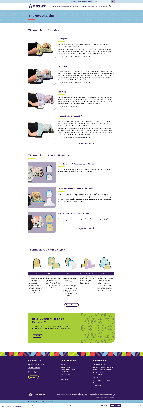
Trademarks (97, 385)
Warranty (96, 377)
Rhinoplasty (65, 377)
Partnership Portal (87, 1)
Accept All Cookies (115, 405)
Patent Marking (98, 383)
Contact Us (37, 336)
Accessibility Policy (99, 364)
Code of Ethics (98, 375)
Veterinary (64, 379)
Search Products (86, 143)
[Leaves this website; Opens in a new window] (29, 372)
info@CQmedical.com (38, 364)
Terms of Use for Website (16, 406)
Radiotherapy (65, 364)
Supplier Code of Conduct (102, 380)
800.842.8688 (35, 368)
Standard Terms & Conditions (103, 367)
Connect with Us (33, 402)
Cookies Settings (103, 405)
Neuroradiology (66, 374)
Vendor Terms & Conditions (102, 370)
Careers (73, 1)
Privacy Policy (98, 372)
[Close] (140, 405)
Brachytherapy (66, 367)
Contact (80, 1)
